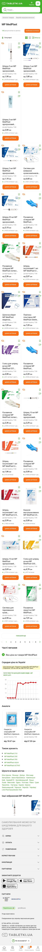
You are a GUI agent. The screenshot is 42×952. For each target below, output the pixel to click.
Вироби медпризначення (25, 17)
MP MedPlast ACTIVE (12, 766)
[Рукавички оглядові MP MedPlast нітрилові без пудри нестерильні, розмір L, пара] (31, 350)
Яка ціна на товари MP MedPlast (21, 655)
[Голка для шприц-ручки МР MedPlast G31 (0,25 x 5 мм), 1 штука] (10, 350)
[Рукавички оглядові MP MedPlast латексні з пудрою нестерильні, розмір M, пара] (10, 399)
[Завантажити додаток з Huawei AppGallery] (10, 886)
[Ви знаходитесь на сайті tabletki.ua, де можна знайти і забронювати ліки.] (12, 3)
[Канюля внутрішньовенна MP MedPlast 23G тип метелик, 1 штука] (31, 496)
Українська (7, 908)
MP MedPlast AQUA (11, 763)
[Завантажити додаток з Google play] (10, 880)
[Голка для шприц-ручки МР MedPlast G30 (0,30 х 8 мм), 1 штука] (31, 545)
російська (22, 908)
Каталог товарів (8, 17)
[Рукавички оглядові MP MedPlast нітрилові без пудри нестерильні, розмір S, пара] (31, 447)
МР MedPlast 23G (10, 756)
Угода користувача (8, 914)
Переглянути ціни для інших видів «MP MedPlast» (18, 674)
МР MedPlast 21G (10, 753)
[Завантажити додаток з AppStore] (26, 880)
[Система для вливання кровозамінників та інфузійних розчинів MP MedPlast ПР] (31, 155)
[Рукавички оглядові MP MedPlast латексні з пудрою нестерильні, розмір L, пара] (10, 252)
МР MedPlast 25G (10, 759)
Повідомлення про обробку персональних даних (18, 918)
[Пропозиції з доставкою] (2, 43)
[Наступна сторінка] (40, 641)
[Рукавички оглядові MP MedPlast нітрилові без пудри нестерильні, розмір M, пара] (31, 203)
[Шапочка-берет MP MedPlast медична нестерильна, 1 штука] (10, 301)
